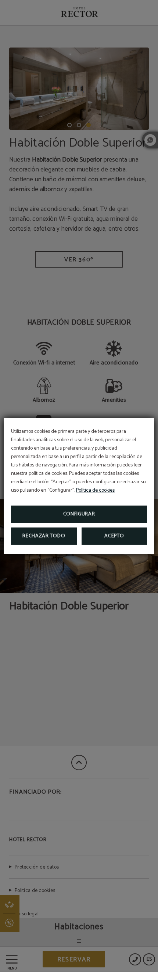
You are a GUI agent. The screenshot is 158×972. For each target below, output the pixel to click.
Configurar (79, 514)
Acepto (114, 536)
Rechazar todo (43, 536)
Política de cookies (95, 490)
